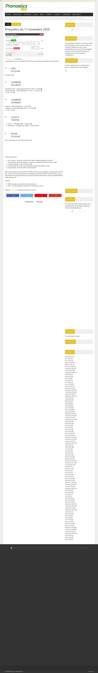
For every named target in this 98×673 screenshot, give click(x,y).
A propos (49, 14)
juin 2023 (67, 425)
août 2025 (68, 374)
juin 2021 (67, 470)
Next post (40, 202)
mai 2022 (67, 451)
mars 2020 (68, 498)
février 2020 (68, 500)
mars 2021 (68, 476)
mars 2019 (68, 522)
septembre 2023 (69, 419)
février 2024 (68, 410)
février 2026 (68, 362)
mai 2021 (67, 472)
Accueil (8, 14)
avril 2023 (68, 429)
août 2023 (68, 421)
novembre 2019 (69, 506)
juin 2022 (67, 449)
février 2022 (68, 457)
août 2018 (68, 535)
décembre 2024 (69, 390)
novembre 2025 (69, 368)
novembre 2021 (69, 463)
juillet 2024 (68, 400)
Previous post (29, 202)
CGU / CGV (91, 671)
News (42, 14)
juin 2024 (67, 402)
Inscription (17, 14)
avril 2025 (68, 382)
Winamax (13, 190)
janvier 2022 (68, 459)
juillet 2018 (68, 537)
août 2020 (68, 490)
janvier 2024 (68, 412)
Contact (57, 14)
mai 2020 (67, 496)
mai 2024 (67, 404)
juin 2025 (67, 378)
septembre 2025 (69, 372)
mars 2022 (68, 455)
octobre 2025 (69, 370)
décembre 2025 (69, 366)
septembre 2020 (69, 488)
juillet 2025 (68, 376)
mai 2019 (67, 518)
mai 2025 (67, 380)
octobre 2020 (69, 486)
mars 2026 (68, 361)
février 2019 (68, 523)
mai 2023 (67, 427)
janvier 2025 (68, 388)
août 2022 (68, 445)
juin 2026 (67, 359)
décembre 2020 (69, 482)
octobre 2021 (69, 465)
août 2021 (68, 467)
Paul (12, 59)
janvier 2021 (68, 480)
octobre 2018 (69, 531)
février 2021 (68, 478)
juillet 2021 (68, 469)
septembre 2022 (69, 443)
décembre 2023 (69, 414)
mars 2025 (68, 384)
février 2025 (68, 386)
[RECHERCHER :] (84, 18)
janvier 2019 (68, 525)
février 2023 (68, 433)
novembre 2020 (69, 484)
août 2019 (68, 512)
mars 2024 (68, 408)
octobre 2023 (69, 417)
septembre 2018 (69, 533)
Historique (27, 14)
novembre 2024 (69, 392)
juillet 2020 (68, 492)
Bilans (35, 14)
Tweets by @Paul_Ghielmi (72, 336)
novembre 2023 (69, 416)
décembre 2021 (69, 461)
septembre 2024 (69, 396)
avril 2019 (68, 520)
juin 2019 (67, 516)
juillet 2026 (68, 357)
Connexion (66, 14)
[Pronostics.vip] (19, 7)
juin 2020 (67, 494)
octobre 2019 (69, 508)
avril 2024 (68, 406)
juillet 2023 (68, 423)
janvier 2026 (68, 364)
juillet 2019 (68, 514)
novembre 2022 (69, 439)
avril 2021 (68, 474)
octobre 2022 (69, 441)
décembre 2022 (69, 437)
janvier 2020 (68, 502)
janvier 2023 (68, 435)
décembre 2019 (69, 504)
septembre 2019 (69, 510)
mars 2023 (68, 431)
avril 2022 (68, 453)
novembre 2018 (69, 529)
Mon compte (76, 14)
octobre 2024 (69, 394)
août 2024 (68, 398)
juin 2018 (67, 539)
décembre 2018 (69, 527)
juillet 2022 (68, 447)
